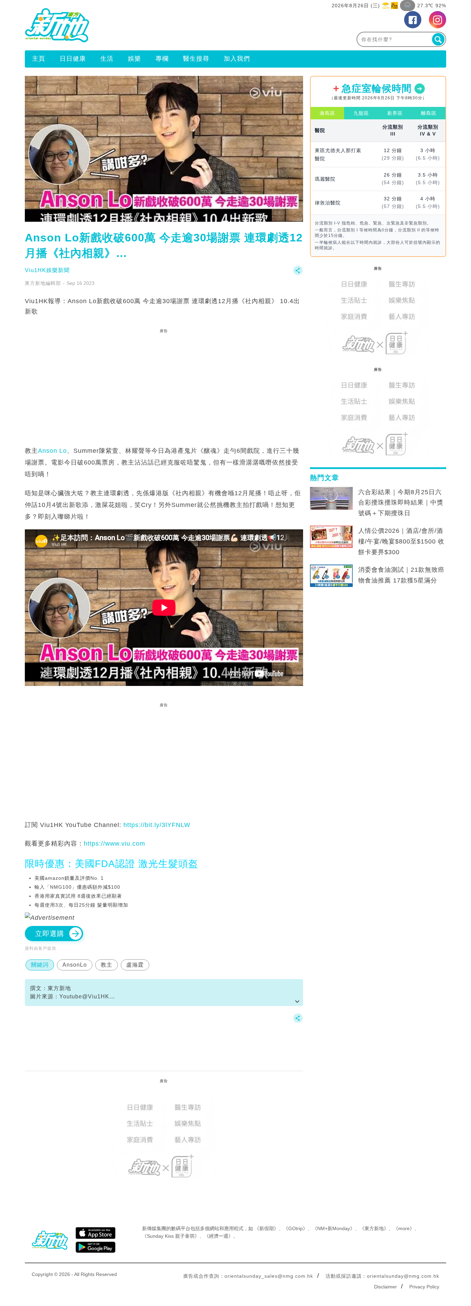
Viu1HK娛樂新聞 (47, 270)
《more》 (403, 1228)
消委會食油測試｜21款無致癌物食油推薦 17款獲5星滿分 (401, 575)
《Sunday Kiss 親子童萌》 (170, 1236)
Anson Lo (52, 450)
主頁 (38, 58)
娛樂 (134, 58)
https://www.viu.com (114, 843)
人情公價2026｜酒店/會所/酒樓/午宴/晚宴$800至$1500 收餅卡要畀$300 (401, 541)
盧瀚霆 (135, 965)
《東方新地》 (374, 1228)
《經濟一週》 (218, 1236)
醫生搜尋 (196, 58)
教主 (106, 965)
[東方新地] (130, 25)
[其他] (298, 274)
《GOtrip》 (295, 1228)
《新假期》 (266, 1228)
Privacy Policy (424, 1286)
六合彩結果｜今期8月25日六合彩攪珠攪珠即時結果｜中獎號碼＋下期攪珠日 (400, 503)
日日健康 (73, 58)
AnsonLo (74, 965)
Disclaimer (385, 1286)
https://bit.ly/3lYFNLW (156, 824)
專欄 (162, 58)
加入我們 (237, 58)
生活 (106, 58)
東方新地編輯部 (43, 283)
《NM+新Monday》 (333, 1228)
